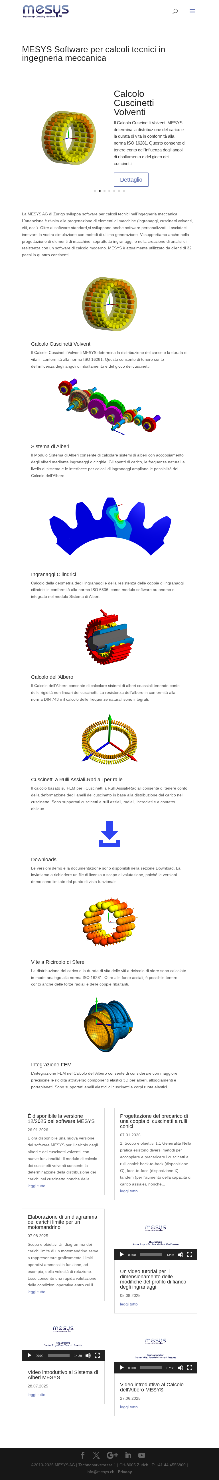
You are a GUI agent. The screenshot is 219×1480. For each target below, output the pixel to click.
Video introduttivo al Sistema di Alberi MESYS (63, 1374)
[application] (63, 1338)
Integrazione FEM (51, 1065)
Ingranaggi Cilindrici (53, 574)
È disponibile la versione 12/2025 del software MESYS (61, 1118)
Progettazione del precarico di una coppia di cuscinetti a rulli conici (154, 1121)
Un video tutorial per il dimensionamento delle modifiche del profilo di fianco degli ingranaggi (153, 1279)
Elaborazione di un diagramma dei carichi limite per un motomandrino (62, 1222)
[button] (63, 1338)
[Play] (29, 1355)
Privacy (125, 1471)
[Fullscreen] (97, 1355)
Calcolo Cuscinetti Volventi (134, 103)
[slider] (59, 1355)
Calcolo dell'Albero (52, 677)
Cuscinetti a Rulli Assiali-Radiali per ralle (77, 779)
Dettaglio (131, 180)
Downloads (43, 859)
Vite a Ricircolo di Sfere (57, 962)
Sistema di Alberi (50, 446)
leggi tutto (36, 1185)
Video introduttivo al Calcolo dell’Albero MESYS (152, 1387)
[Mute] (88, 1355)
